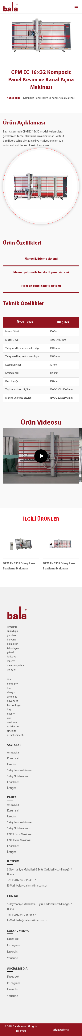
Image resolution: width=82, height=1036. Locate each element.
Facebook (13, 939)
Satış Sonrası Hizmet (20, 770)
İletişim (11, 788)
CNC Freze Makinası (19, 834)
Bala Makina (19, 1026)
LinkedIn (12, 951)
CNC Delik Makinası (19, 840)
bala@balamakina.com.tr (31, 885)
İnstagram (13, 945)
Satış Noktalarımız (18, 776)
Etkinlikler (13, 782)
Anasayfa (13, 752)
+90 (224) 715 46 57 (23, 880)
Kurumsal (12, 758)
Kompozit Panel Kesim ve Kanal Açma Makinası (49, 98)
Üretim (11, 764)
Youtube (12, 958)
